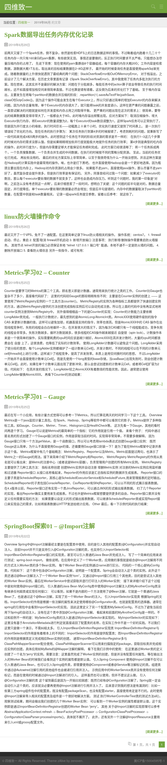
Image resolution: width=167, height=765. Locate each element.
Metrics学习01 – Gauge (34, 397)
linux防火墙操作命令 (32, 216)
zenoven (76, 760)
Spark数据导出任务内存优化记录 (49, 34)
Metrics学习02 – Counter (37, 272)
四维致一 (18, 7)
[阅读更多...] (154, 203)
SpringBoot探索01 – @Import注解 (49, 526)
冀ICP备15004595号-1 (149, 760)
